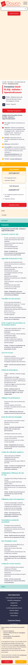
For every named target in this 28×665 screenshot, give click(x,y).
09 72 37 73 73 (14, 13)
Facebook (22, 645)
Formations (10, 82)
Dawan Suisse (14, 615)
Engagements (14, 603)
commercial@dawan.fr (16, 159)
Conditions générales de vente (14, 608)
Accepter (7, 661)
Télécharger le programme (14, 110)
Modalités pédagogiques (14, 600)
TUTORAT (3, 215)
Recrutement (14, 605)
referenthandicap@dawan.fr (11, 154)
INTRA (3, 210)
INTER (3, 164)
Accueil (4, 82)
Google (16, 645)
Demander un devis (14, 205)
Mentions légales (14, 610)
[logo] (10, 6)
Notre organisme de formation (14, 597)
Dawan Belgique (14, 613)
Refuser (21, 661)
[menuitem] (14, 598)
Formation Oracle (13, 83)
